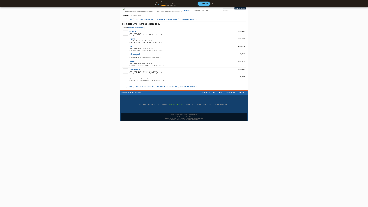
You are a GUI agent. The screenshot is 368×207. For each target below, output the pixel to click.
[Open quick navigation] (243, 19)
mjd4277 (132, 62)
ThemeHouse (194, 119)
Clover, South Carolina (151, 71)
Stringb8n (132, 31)
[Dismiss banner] (212, 4)
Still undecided (134, 54)
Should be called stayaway (136, 28)
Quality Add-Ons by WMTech (184, 118)
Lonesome (133, 77)
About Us (142, 104)
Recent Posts (137, 15)
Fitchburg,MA (149, 63)
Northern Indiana (145, 79)
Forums (187, 10)
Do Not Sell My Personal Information (212, 104)
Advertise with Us (176, 104)
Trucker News (153, 104)
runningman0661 (135, 69)
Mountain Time (149, 48)
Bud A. (131, 46)
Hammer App (190, 104)
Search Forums (127, 15)
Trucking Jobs (198, 10)
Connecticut (148, 41)
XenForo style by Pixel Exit (184, 117)
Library (164, 104)
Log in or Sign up (240, 8)
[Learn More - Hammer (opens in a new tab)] (184, 3)
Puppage (132, 39)
